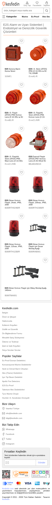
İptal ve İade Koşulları (11, 346)
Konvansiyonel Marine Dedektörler (16, 365)
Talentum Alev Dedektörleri (13, 390)
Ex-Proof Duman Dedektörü (13, 360)
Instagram (10, 444)
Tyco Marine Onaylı (10, 394)
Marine (25, 17)
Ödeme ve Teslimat (10, 342)
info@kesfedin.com (14, 413)
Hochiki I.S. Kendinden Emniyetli (15, 398)
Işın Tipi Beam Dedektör (12, 377)
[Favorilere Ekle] (21, 40)
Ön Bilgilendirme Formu (12, 333)
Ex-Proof (35, 17)
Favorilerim (37, 5)
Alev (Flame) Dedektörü (12, 373)
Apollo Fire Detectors (11, 381)
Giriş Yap (27, 5)
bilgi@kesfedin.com (14, 418)
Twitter (8, 439)
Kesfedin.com (8, 488)
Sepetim (46, 5)
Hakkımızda (7, 321)
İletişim (5, 313)
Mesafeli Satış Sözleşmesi (13, 338)
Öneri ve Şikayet (9, 317)
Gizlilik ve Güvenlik (10, 329)
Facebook (10, 434)
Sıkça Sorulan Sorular (11, 350)
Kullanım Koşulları (9, 325)
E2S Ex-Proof (7, 385)
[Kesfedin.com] (10, 4)
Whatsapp (10, 429)
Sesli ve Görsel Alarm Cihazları (15, 369)
